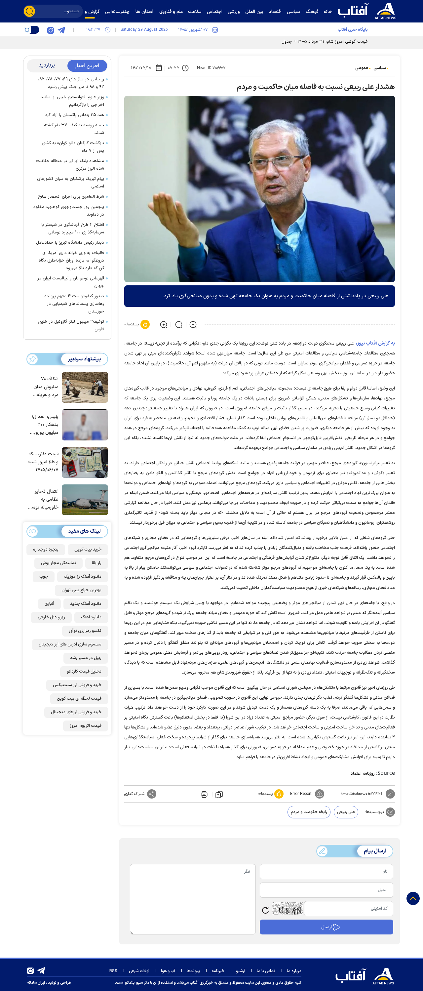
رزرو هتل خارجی (51, 617)
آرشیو (240, 971)
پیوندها (193, 971)
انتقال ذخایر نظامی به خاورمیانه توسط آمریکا (43, 500)
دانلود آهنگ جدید (85, 603)
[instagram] (50, 30)
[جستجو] (29, 11)
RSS (113, 971)
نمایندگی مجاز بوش (58, 563)
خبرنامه (218, 971)
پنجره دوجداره (45, 549)
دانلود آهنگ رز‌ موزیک (82, 576)
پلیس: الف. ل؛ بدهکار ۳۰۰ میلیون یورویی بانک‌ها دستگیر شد (44, 425)
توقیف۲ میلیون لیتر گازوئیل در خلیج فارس (71, 325)
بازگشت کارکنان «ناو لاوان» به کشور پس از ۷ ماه (73, 147)
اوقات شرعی (139, 971)
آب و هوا (168, 971)
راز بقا (96, 563)
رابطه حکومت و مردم (309, 812)
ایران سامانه (36, 983)
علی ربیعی (346, 812)
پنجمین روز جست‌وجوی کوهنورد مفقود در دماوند (68, 211)
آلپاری (49, 603)
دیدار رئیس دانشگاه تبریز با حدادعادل (70, 242)
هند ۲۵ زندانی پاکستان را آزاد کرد (74, 115)
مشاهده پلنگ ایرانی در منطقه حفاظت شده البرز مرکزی (70, 165)
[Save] (219, 794)
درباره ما (294, 971)
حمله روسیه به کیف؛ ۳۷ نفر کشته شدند (74, 129)
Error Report (301, 794)
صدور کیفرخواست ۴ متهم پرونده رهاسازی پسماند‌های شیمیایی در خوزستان (74, 304)
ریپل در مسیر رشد (85, 658)
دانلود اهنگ (91, 617)
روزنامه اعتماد (363, 773)
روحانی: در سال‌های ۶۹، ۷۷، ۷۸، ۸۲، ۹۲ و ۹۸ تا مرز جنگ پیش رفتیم (71, 83)
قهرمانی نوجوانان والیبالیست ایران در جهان (70, 282)
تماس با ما (266, 971)
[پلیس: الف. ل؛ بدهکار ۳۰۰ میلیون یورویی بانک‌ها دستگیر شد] (83, 424)
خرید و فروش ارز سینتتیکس (77, 685)
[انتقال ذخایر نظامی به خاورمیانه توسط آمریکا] (83, 499)
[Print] (204, 794)
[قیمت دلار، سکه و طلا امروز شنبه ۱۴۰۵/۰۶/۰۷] (83, 462)
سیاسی (379, 68)
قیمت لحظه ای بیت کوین (79, 698)
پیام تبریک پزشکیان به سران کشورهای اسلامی (70, 183)
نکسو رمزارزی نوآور (85, 631)
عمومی (361, 68)
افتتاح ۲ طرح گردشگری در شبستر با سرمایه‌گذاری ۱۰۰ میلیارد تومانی (72, 229)
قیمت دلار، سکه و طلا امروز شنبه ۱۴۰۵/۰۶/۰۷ (42, 462)
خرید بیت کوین (87, 549)
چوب (43, 576)
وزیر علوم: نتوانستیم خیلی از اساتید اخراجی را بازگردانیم (72, 101)
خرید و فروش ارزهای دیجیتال (76, 712)
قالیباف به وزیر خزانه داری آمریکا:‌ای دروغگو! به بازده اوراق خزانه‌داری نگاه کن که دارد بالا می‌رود (71, 260)
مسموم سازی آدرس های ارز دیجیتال (70, 644)
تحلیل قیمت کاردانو (84, 671)
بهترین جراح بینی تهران (81, 590)
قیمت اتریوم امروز (85, 726)
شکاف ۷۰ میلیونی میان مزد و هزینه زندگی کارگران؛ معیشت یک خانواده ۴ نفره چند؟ (44, 387)
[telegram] (61, 29)
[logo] (368, 10)
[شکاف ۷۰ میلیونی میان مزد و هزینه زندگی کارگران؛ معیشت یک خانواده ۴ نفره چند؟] (83, 387)
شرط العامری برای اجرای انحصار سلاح (71, 196)
